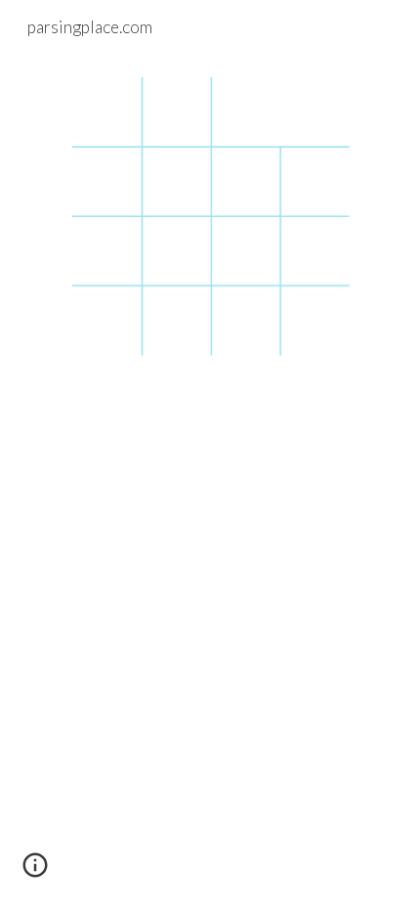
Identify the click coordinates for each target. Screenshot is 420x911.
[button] (35, 871)
